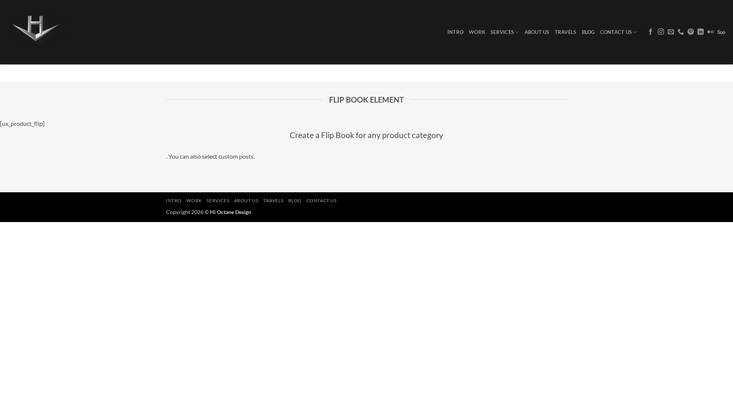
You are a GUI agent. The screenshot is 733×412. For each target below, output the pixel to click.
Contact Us (616, 32)
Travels (565, 32)
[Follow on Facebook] (650, 32)
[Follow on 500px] (721, 32)
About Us (537, 32)
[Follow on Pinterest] (691, 32)
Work (477, 32)
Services (502, 32)
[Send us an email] (671, 32)
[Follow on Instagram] (661, 32)
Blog (588, 32)
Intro (455, 32)
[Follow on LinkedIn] (700, 32)
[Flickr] (710, 32)
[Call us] (681, 32)
